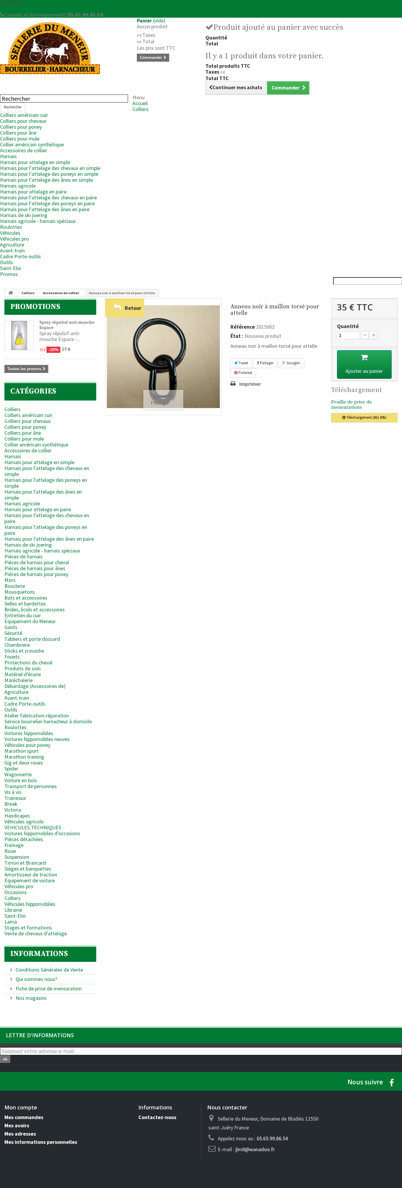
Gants (10, 627)
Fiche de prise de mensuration (48, 988)
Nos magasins (30, 998)
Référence (242, 327)
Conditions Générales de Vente (48, 969)
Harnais (8, 156)
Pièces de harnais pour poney (36, 574)
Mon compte (20, 1107)
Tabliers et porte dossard (32, 639)
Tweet (243, 362)
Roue (10, 851)
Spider (11, 768)
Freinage (14, 845)
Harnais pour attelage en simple (35, 162)
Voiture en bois (20, 780)
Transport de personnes (30, 786)
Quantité (348, 326)
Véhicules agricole (24, 821)
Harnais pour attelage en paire (33, 191)
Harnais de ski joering (23, 215)
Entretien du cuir (22, 615)
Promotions (35, 306)
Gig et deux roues (23, 762)
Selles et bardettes (25, 603)
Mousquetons (19, 591)
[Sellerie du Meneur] (64, 48)
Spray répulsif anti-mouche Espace (66, 325)
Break (10, 803)
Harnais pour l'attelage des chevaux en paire (48, 197)
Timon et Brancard (25, 862)
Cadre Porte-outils (20, 256)
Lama (10, 921)
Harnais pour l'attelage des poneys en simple (49, 174)
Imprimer (250, 384)
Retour (133, 308)
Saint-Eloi (10, 268)
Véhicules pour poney (27, 745)
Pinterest (244, 372)
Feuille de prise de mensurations (351, 405)
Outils (6, 262)
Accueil (140, 103)
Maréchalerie (18, 680)
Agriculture (12, 244)
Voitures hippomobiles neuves (37, 739)
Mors (10, 580)
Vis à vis (12, 792)
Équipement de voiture (29, 880)
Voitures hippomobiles (28, 733)
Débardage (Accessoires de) (35, 686)
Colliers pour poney (21, 126)
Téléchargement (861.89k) (365, 417)
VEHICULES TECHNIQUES (32, 827)
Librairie (13, 909)
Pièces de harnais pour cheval (36, 562)
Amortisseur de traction (30, 874)
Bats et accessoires (25, 597)
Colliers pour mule (19, 138)
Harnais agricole (18, 185)
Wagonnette (18, 774)
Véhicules (10, 232)
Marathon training (24, 756)
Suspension (16, 856)
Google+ (293, 362)
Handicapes (17, 815)
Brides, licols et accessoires (34, 609)
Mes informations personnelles (40, 1142)
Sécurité (13, 633)
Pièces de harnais (23, 556)
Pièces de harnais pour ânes (34, 568)
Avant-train (12, 250)
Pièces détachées (23, 839)
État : (236, 336)
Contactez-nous (17, 8)
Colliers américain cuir (24, 115)
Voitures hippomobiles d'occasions (42, 833)
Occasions (15, 892)
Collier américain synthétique (32, 144)
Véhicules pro (14, 238)
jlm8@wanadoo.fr (255, 1149)
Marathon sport (21, 750)
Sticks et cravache (24, 650)
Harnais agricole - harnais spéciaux (38, 221)
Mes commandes (23, 1117)
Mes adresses (20, 1133)
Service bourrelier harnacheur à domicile (48, 721)
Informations (39, 953)
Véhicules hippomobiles (29, 904)
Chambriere (17, 644)
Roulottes (11, 227)
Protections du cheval (28, 662)
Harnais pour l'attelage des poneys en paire (47, 203)
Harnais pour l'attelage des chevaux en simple (50, 168)
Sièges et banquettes (27, 868)
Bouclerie (14, 586)
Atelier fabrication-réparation (36, 715)
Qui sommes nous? (35, 979)
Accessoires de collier (23, 150)
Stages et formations (28, 927)
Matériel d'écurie (22, 674)
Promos (9, 274)
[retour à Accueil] (10, 293)
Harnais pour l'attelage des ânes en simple (46, 179)
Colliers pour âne (18, 132)
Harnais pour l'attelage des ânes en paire (44, 209)
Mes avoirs (16, 1125)
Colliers (140, 109)
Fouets (12, 656)
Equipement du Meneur (30, 621)
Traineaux (15, 798)
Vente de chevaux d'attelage (35, 933)
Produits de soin (22, 668)
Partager (266, 362)
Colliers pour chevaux (23, 121)
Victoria (12, 809)
